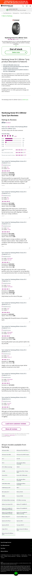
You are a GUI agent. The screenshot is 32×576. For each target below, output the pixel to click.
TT (8, 310)
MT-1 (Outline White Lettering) (21, 480)
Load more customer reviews (16, 424)
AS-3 (3, 458)
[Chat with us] (16, 573)
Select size (16, 52)
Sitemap (18, 556)
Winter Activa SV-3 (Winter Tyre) (22, 529)
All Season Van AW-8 (6, 454)
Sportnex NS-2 (20, 520)
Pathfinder (10, 286)
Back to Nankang (7, 16)
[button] (23, 6)
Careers (2, 557)
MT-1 (3, 479)
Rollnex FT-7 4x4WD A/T (22, 504)
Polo (8, 381)
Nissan (8, 285)
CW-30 (18, 467)
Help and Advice (4, 551)
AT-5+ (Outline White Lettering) (21, 463)
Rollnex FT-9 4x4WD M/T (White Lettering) (22, 513)
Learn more (12, 435)
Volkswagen (10, 258)
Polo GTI (9, 260)
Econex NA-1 (4, 475)
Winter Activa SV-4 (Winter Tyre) (7, 534)
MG (8, 167)
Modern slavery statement (9, 556)
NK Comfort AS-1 (5, 491)
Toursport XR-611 (20, 525)
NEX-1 (18, 487)
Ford (8, 228)
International (24, 556)
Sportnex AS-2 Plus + (6, 520)
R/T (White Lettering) (21, 500)
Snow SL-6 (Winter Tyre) (22, 516)
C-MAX (9, 229)
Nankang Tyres (16, 13)
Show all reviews (11, 429)
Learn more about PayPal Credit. (16, 570)
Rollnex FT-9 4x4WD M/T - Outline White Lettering (7, 513)
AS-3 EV (18, 458)
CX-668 (3, 471)
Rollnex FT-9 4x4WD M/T (22, 508)
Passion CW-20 (20, 496)
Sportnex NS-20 (5, 525)
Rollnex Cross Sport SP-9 (7, 504)
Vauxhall (9, 403)
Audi (8, 308)
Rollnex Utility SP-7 (6, 516)
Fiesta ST (9, 357)
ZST (8, 199)
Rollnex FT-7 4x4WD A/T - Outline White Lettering (7, 509)
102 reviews (21, 39)
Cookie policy (24, 555)
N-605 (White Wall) (6, 483)
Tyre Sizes (3, 548)
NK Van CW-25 (20, 491)
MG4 (8, 168)
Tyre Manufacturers (7, 13)
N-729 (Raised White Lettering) (21, 484)
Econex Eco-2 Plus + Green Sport (22, 471)
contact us (6, 435)
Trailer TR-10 (4, 529)
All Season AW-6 (5, 450)
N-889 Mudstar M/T (6, 487)
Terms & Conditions (16, 555)
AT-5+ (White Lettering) (7, 467)
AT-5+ (3, 463)
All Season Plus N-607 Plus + (23, 450)
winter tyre (25, 99)
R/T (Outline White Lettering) (8, 500)
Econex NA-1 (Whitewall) (22, 475)
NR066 (3, 496)
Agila (8, 404)
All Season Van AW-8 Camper (23, 454)
